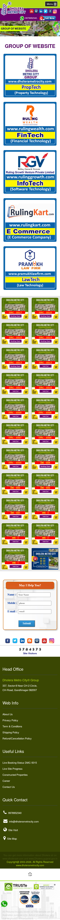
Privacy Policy (10, 720)
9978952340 (15, 813)
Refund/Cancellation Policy (17, 738)
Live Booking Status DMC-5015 (19, 762)
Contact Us (8, 787)
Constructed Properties (15, 774)
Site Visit (13, 830)
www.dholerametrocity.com (30, 865)
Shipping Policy (10, 732)
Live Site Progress (12, 768)
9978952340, (31, 18)
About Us (7, 714)
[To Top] (30, 874)
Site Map (12, 838)
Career (6, 780)
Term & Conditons (12, 726)
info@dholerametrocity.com (24, 821)
